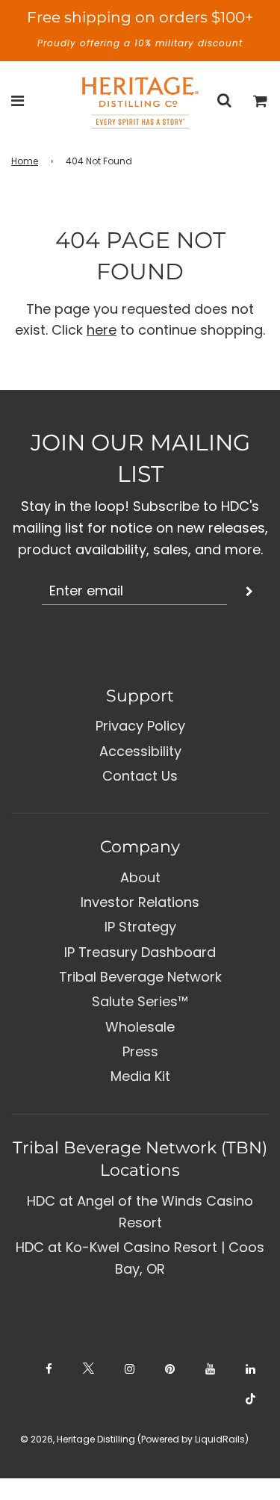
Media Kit (140, 1076)
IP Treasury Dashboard (140, 952)
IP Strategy (140, 926)
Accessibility (140, 751)
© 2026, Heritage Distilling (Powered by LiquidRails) (134, 1439)
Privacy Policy (140, 725)
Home (24, 161)
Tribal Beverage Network (140, 976)
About (140, 877)
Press (140, 1051)
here (101, 329)
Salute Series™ (140, 1001)
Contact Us (140, 775)
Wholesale (140, 1026)
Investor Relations (140, 902)
